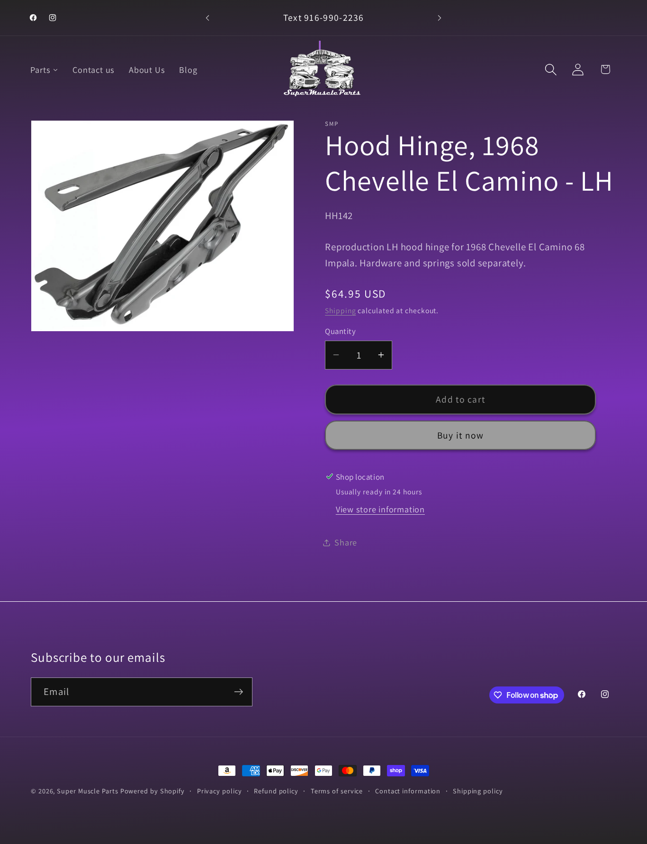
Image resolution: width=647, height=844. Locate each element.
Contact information (407, 790)
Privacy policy (219, 790)
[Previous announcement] (207, 17)
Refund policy (276, 790)
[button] (551, 69)
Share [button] (345, 542)
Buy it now (460, 435)
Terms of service (337, 790)
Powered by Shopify (152, 790)
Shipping (340, 310)
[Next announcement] (439, 17)
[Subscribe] (238, 691)
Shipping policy (478, 790)
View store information (380, 509)
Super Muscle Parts (87, 790)
